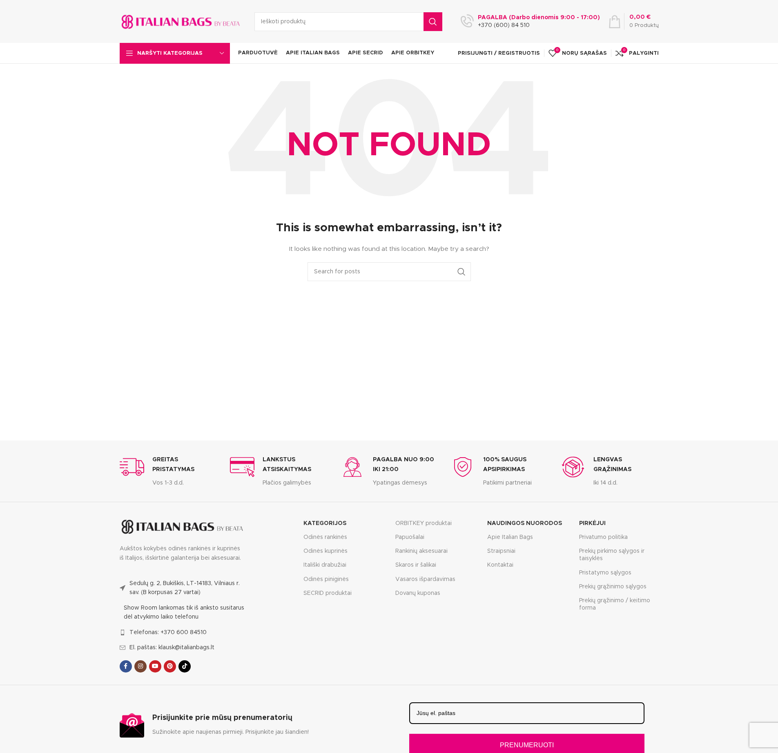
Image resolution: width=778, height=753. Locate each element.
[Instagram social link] (140, 666)
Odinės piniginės (326, 579)
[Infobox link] (169, 471)
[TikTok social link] (184, 666)
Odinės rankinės (325, 537)
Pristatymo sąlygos (605, 573)
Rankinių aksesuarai (421, 551)
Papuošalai (409, 537)
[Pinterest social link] (170, 666)
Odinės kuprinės (325, 551)
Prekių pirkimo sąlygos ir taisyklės (611, 554)
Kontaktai (500, 565)
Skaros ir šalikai (415, 565)
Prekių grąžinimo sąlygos (612, 587)
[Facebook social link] (126, 666)
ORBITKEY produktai (423, 523)
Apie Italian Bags (510, 537)
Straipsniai (501, 551)
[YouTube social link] (155, 666)
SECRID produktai (327, 593)
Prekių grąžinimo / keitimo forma (614, 604)
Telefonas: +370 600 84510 (168, 632)
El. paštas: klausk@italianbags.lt (171, 647)
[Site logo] (181, 21)
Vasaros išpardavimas (425, 579)
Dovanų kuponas (417, 593)
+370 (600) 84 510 (504, 25)
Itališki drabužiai (324, 565)
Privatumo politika (603, 537)
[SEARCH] (433, 21)
